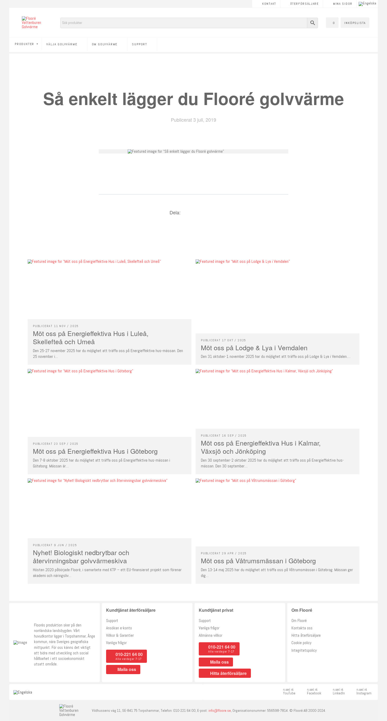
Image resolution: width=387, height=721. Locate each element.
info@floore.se (220, 710)
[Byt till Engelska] (367, 4)
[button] (332, 22)
